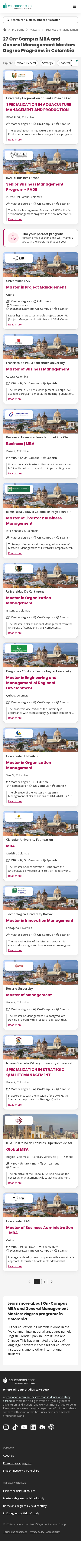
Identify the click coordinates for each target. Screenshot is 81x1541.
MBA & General (26, 63)
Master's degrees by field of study (23, 1498)
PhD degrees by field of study (21, 1513)
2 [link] (44, 1281)
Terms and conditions (15, 1531)
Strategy (47, 63)
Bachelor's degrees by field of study (25, 1506)
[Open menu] (74, 6)
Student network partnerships (21, 1470)
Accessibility (53, 1531)
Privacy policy (37, 1531)
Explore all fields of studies (19, 1491)
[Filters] (74, 63)
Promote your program (17, 1463)
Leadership (66, 63)
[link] (52, 1281)
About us (8, 1455)
